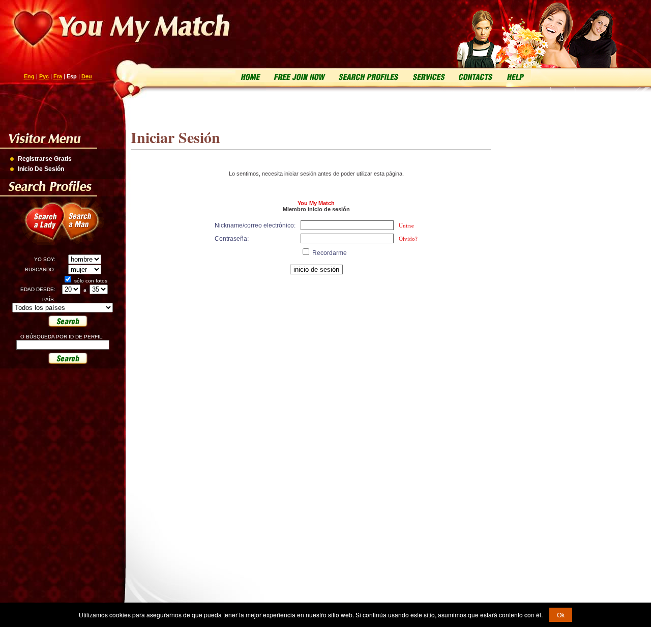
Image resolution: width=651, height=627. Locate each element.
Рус (44, 76)
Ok (561, 614)
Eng (29, 76)
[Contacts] (475, 76)
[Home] (251, 76)
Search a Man (86, 227)
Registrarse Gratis (45, 158)
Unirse (406, 225)
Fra (57, 76)
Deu (86, 76)
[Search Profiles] (367, 76)
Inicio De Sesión (41, 169)
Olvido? (408, 239)
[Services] (428, 76)
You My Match (316, 203)
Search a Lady (41, 227)
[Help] (514, 76)
